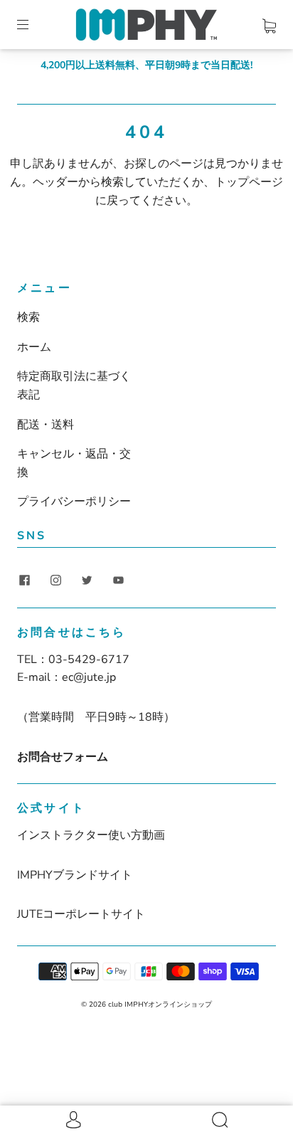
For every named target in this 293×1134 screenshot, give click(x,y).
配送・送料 (45, 425)
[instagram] (55, 580)
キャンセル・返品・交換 (74, 463)
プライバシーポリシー (74, 501)
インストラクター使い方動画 (91, 835)
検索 (28, 317)
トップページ (249, 182)
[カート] (269, 23)
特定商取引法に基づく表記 (74, 386)
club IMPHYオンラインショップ (160, 1005)
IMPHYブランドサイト (74, 875)
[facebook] (24, 580)
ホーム (34, 347)
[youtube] (118, 580)
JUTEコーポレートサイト (81, 914)
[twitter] (86, 580)
